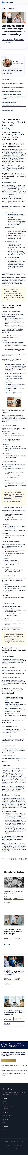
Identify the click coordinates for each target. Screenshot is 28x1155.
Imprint (7, 1145)
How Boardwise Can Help (7, 110)
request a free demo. (7, 848)
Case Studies (16, 295)
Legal (12, 1145)
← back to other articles (8, 8)
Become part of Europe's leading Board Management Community (17, 1045)
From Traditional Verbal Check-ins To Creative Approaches (12, 84)
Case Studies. (19, 642)
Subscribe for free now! (8, 1061)
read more (7, 902)
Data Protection (18, 1145)
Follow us (12, 1149)
